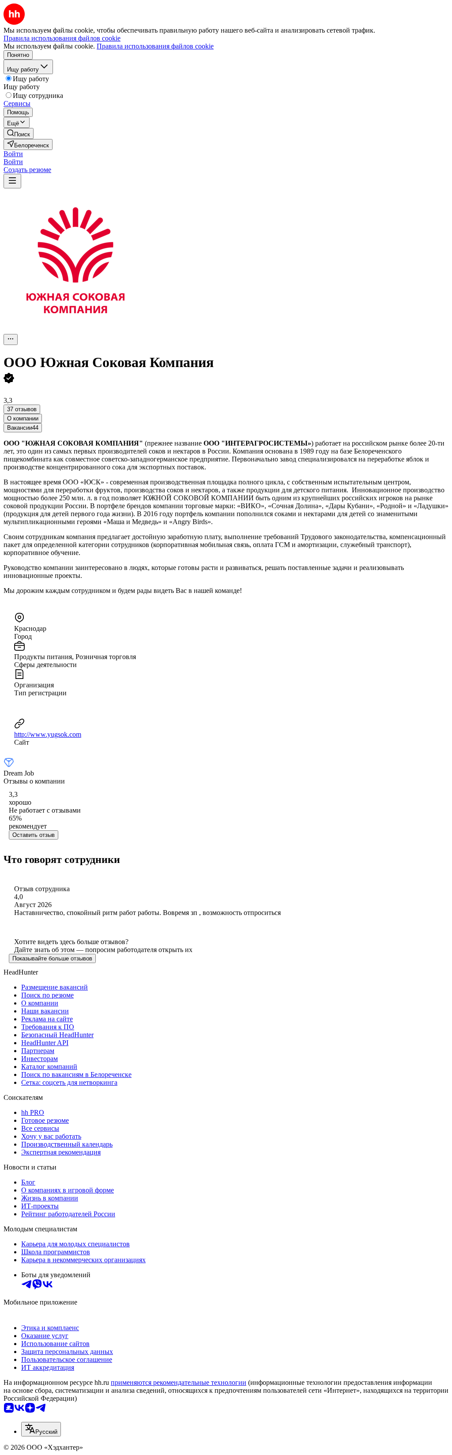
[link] (19, 133)
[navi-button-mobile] (12, 181)
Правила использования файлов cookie (155, 46)
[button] (13, 154)
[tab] (23, 418)
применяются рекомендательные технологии (178, 1382)
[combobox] (41, 1429)
